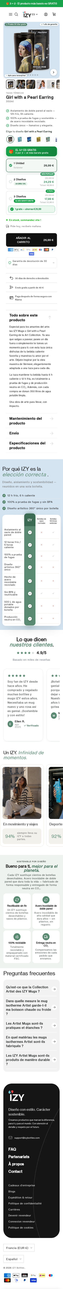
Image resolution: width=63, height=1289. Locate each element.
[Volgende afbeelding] (53, 72)
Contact (15, 1171)
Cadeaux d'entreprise (21, 1185)
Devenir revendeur (19, 1215)
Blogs (11, 1191)
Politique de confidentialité (25, 1203)
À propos (16, 1164)
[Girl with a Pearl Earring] (10, 139)
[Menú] (10, 14)
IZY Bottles (18, 1268)
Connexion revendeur (21, 1221)
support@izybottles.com (27, 1137)
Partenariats (18, 1156)
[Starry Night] (29, 139)
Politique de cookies (20, 1227)
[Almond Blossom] (20, 139)
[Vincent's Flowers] (48, 139)
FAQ (12, 1149)
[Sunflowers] (38, 139)
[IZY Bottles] (27, 14)
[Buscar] (18, 14)
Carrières (14, 1209)
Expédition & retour (20, 1197)
